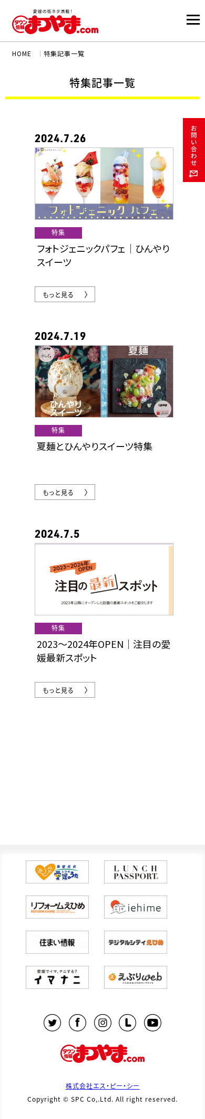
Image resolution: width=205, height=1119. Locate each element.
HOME (22, 53)
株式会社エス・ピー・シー (103, 1085)
